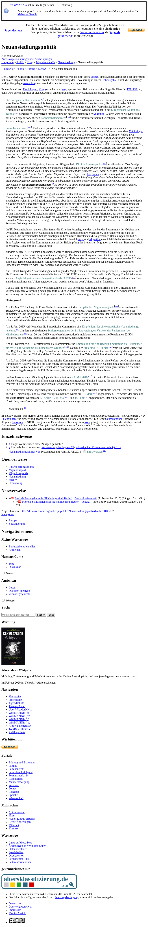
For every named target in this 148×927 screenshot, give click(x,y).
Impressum (15, 909)
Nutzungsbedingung (66, 897)
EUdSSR (43, 68)
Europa (31, 68)
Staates (94, 76)
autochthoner (114, 418)
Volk (87, 422)
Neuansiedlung (66, 62)
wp (41, 99)
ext (16, 113)
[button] (3, 573)
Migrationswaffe (45, 62)
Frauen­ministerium (92, 32)
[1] (52, 183)
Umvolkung (15, 483)
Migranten (93, 174)
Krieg (30, 62)
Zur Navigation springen (15, 59)
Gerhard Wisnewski (86, 498)
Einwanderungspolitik (21, 466)
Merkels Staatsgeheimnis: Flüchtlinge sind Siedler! (43, 498)
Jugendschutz (13, 30)
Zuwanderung (17, 523)
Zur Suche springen (41, 59)
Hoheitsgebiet (109, 80)
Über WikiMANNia (20, 906)
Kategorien (7, 514)
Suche (5, 607)
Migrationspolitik (18, 473)
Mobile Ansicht (17, 913)
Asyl (64, 89)
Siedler (13, 479)
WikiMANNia (18, 5)
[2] (24, 407)
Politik (20, 62)
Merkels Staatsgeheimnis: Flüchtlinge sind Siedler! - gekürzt (56, 501)
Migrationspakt (17, 470)
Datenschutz (16, 903)
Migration (99, 113)
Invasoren (17, 422)
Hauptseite (7, 62)
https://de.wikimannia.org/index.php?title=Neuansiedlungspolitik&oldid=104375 (66, 511)
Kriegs (42, 89)
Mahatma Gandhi (27, 14)
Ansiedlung (29, 83)
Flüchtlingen (30, 89)
